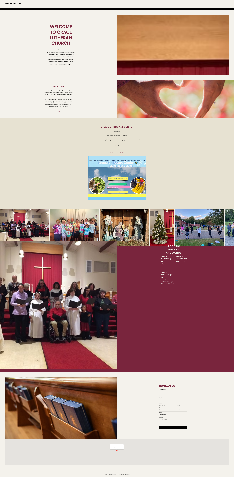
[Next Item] (232, 227)
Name (160, 403)
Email (175, 403)
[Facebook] (160, 399)
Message (161, 417)
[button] (58, 111)
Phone (160, 407)
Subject (160, 412)
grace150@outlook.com (164, 395)
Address (175, 407)
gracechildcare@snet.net (117, 145)
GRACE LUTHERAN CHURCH (13, 3)
